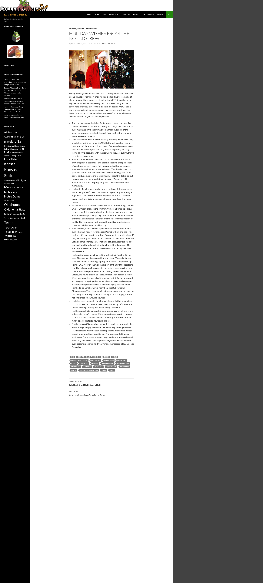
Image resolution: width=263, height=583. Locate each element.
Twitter (8, 235)
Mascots (126, 14)
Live (104, 14)
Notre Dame (12, 196)
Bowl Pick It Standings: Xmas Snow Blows (87, 393)
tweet (20, 232)
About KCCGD (148, 14)
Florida (7, 152)
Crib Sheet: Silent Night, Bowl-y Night (85, 383)
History (136, 14)
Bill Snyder (95, 360)
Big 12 (114, 357)
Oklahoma (12, 204)
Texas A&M (11, 227)
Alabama (9, 132)
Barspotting (114, 14)
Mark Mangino (123, 363)
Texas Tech (11, 231)
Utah (112, 370)
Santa (73, 370)
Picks (97, 14)
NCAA (20, 187)
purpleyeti (95, 44)
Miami (13, 181)
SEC (22, 213)
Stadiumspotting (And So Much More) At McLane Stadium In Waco (13, 109)
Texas (104, 370)
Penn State (16, 214)
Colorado (14, 149)
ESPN (21, 149)
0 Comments (110, 44)
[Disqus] (101, 439)
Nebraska (99, 367)
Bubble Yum (109, 360)
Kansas (95, 363)
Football (81, 29)
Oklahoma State (14, 209)
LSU (9, 180)
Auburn (8, 136)
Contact (160, 14)
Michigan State (9, 183)
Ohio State (9, 200)
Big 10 (106, 357)
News (89, 14)
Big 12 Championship (79, 360)
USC (14, 236)
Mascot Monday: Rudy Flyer (14, 104)
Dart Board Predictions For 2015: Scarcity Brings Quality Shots (15, 82)
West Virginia (10, 239)
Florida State (17, 152)
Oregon (8, 213)
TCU (22, 217)
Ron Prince (124, 367)
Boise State (19, 146)
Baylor (16, 136)
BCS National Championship (89, 357)
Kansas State (107, 363)
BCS (72, 357)
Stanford (16, 218)
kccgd (6, 80)
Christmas (121, 360)
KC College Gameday (15, 14)
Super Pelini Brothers (89, 370)
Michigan (21, 180)
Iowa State (83, 363)
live (5, 181)
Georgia (14, 155)
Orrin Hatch (111, 367)
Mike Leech (75, 367)
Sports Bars (91, 29)
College (72, 29)
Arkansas (18, 133)
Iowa (73, 363)
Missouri (87, 367)
